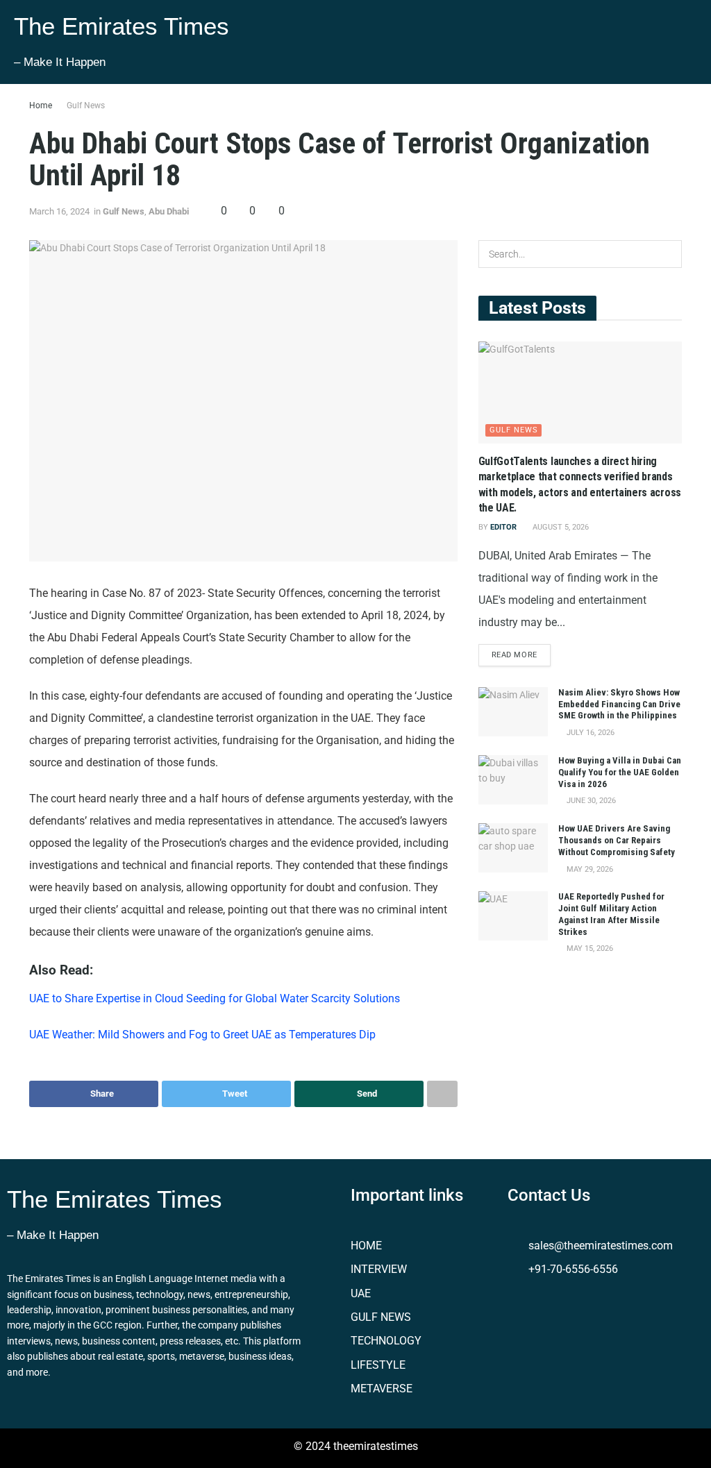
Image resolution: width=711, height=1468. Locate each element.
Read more (514, 654)
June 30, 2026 (590, 800)
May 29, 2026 (588, 869)
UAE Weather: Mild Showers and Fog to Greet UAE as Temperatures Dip (205, 1034)
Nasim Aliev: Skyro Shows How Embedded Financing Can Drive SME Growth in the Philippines (619, 704)
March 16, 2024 (59, 211)
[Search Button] (668, 254)
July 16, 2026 (589, 732)
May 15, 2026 (588, 948)
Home (40, 105)
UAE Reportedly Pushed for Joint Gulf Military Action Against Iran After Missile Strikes (611, 914)
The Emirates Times (121, 26)
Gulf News (86, 105)
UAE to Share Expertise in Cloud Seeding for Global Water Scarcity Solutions (218, 998)
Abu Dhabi (169, 211)
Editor (503, 527)
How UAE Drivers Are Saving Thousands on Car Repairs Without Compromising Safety (616, 840)
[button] (530, 42)
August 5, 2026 (559, 527)
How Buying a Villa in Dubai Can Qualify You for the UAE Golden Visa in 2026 (619, 772)
